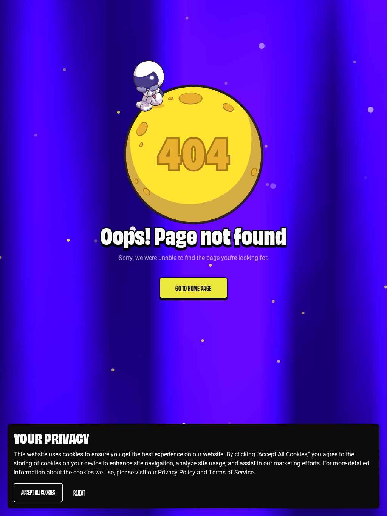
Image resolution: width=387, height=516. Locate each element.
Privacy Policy (176, 472)
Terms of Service (231, 472)
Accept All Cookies (38, 491)
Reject (79, 492)
